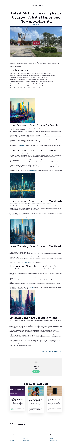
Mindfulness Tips (26, 437)
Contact (11, 438)
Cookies (30, 5)
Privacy (36, 5)
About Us (11, 437)
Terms (33, 5)
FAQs (51, 437)
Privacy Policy (12, 440)
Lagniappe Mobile (27, 217)
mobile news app (22, 145)
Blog (42, 5)
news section (31, 287)
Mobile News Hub (32, 170)
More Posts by (36, 371)
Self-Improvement (26, 440)
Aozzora (35, 24)
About (40, 5)
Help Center (52, 438)
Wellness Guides (26, 438)
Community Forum (53, 440)
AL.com (22, 217)
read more (12, 409)
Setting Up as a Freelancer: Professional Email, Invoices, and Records (16, 399)
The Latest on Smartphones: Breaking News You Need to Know (54, 399)
